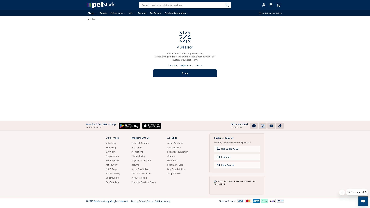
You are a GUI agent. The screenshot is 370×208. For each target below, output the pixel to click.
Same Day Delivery (141, 169)
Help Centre (227, 165)
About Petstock (175, 143)
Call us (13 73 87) (230, 149)
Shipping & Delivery (141, 160)
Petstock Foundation (177, 151)
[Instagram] (263, 126)
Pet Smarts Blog (175, 164)
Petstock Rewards (140, 143)
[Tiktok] (280, 126)
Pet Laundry (112, 164)
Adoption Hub (174, 173)
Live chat (225, 157)
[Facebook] (254, 126)
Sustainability (174, 147)
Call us (199, 65)
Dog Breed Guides (176, 169)
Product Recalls (139, 177)
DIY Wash (110, 151)
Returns (135, 164)
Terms (150, 201)
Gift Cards (137, 147)
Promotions (137, 151)
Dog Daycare (112, 177)
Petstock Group (162, 201)
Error (94, 19)
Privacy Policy (138, 156)
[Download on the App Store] (151, 126)
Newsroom (172, 160)
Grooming (111, 147)
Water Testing (113, 173)
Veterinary (111, 143)
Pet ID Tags (111, 169)
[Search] (227, 5)
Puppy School (112, 156)
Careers (171, 156)
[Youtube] (271, 126)
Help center (186, 65)
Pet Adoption (112, 160)
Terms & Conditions (142, 173)
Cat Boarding (112, 182)
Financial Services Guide (144, 182)
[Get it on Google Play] (129, 126)
